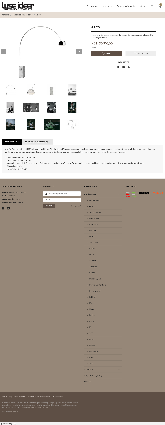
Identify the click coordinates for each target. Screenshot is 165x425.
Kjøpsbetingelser (17, 397)
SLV (91, 333)
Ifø (90, 327)
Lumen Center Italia (97, 285)
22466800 (12, 196)
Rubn (91, 357)
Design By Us (95, 279)
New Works (94, 218)
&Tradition (93, 224)
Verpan (92, 273)
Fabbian (92, 297)
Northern (93, 230)
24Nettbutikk (14, 412)
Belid (91, 339)
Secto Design (95, 212)
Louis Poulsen (95, 200)
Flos (91, 206)
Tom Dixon (93, 243)
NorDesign (93, 351)
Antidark (92, 261)
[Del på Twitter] (118, 67)
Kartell (92, 249)
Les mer (23, 407)
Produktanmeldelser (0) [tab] (36, 142)
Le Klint (92, 236)
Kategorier (88, 369)
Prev (3, 51)
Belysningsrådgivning (93, 375)
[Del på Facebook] (124, 67)
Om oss (87, 382)
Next (79, 51)
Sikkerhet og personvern (39, 397)
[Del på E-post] (129, 67)
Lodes (91, 315)
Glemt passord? (76, 206)
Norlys (92, 345)
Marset (92, 303)
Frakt (4, 397)
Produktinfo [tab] (11, 142)
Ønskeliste (142, 53)
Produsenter (90, 194)
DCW (91, 255)
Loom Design (95, 291)
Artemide (93, 267)
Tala (91, 363)
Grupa (91, 309)
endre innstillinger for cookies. (39, 407)
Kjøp (108, 53)
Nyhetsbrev (58, 397)
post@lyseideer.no (14, 199)
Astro (91, 321)
